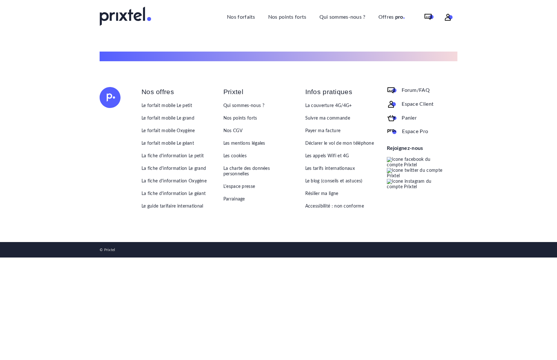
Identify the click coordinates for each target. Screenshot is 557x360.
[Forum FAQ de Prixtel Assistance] (429, 17)
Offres (391, 16)
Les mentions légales (244, 143)
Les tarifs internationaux (330, 168)
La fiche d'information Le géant (174, 193)
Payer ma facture (323, 131)
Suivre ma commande (327, 118)
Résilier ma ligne (321, 193)
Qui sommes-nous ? (342, 17)
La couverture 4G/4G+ (328, 105)
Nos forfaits (241, 17)
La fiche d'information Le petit (173, 156)
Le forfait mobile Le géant (168, 143)
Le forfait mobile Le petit (167, 105)
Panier (409, 118)
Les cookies (235, 156)
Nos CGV (232, 131)
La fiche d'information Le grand (174, 168)
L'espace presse (239, 186)
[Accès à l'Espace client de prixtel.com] (449, 17)
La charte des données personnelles (246, 171)
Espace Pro (415, 131)
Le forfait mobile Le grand (168, 118)
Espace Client (418, 104)
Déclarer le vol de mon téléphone (339, 143)
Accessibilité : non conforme (334, 206)
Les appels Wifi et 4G (327, 156)
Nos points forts (287, 17)
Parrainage (234, 199)
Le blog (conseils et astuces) (334, 181)
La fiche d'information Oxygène (174, 181)
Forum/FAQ (416, 90)
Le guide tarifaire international (172, 206)
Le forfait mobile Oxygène (168, 131)
